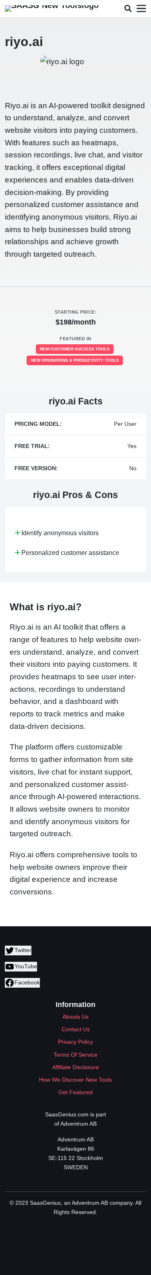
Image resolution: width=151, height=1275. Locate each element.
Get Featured (75, 1092)
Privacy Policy (75, 1041)
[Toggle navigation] (141, 9)
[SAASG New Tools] (52, 8)
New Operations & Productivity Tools (75, 360)
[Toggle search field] (128, 9)
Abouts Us (75, 1016)
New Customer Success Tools (75, 349)
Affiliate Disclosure (75, 1067)
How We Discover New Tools (75, 1079)
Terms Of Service (75, 1054)
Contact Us (76, 1029)
